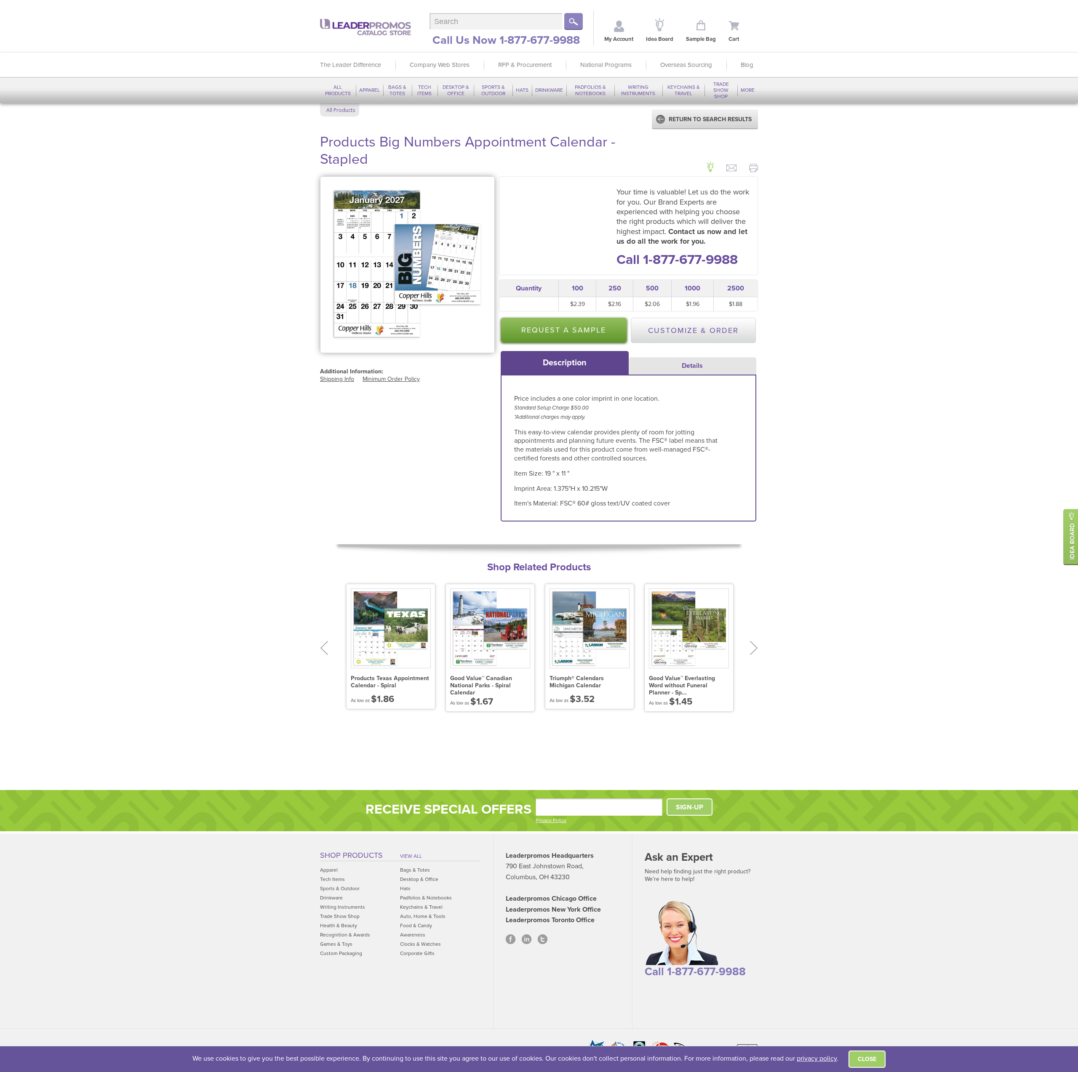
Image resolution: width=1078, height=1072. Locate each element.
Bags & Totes (397, 90)
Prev (324, 648)
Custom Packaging (341, 953)
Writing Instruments (638, 90)
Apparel (369, 90)
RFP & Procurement (525, 65)
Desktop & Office (456, 90)
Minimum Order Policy (391, 379)
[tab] (565, 363)
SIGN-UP (689, 807)
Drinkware (549, 90)
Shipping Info (337, 379)
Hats (522, 90)
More (748, 90)
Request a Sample (563, 330)
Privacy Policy (551, 820)
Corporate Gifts (417, 953)
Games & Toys (336, 944)
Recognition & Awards (345, 935)
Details (692, 366)
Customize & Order (693, 330)
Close (867, 1059)
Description (565, 363)
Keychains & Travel (683, 90)
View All (411, 856)
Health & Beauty (338, 925)
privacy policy (817, 1058)
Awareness (412, 935)
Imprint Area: (534, 488)
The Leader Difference (350, 65)
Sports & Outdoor (493, 90)
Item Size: (529, 473)
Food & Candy (416, 925)
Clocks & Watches (420, 944)
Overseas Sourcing (686, 65)
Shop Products (351, 855)
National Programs (606, 65)
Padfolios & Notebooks (590, 90)
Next (754, 648)
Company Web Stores (440, 65)
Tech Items (424, 90)
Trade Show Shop (721, 90)
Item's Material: (537, 503)
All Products (338, 90)
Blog (747, 65)
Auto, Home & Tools (423, 916)
